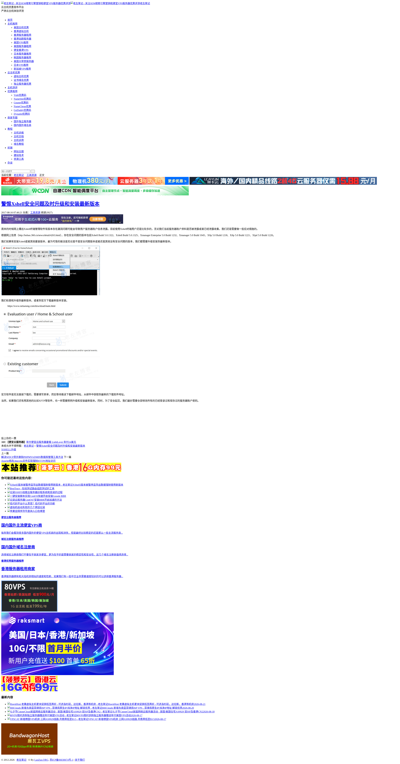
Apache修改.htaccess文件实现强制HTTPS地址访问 (28, 460)
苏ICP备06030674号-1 (61, 760)
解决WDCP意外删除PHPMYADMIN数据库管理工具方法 (32, 457)
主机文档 (19, 136)
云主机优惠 (14, 72)
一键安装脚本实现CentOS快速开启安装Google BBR (38, 496)
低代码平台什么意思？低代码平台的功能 (32, 503)
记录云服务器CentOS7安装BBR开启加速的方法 (36, 499)
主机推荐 (13, 23)
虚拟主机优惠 (21, 76)
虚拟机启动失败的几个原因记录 (27, 507)
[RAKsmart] (61, 471)
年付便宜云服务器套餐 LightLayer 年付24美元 (51, 442)
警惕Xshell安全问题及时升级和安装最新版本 (50, 204)
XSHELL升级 (8, 449)
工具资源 (32, 175)
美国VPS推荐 (21, 42)
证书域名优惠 (21, 80)
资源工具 (19, 159)
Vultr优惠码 (20, 95)
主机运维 (19, 132)
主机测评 (13, 87)
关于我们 (80, 760)
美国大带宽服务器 (24, 61)
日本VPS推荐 (21, 65)
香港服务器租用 (22, 35)
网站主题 (19, 151)
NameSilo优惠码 (22, 99)
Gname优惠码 (21, 102)
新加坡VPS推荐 (22, 68)
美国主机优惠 (21, 27)
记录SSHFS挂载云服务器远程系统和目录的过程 (36, 492)
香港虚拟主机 (21, 31)
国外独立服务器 (22, 121)
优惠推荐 (13, 91)
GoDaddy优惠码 (22, 110)
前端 (10, 147)
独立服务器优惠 (22, 84)
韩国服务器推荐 (22, 57)
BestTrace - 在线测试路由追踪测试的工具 (32, 488)
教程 (10, 129)
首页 (10, 20)
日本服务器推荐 (22, 53)
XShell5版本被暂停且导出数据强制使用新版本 (98, 484)
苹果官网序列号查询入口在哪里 (27, 511)
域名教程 (19, 144)
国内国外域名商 (22, 125)
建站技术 (19, 155)
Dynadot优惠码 (22, 114)
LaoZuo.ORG (41, 760)
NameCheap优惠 (22, 106)
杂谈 (10, 162)
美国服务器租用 (22, 46)
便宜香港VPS (21, 50)
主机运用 (19, 140)
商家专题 (13, 117)
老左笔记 (145, 3)
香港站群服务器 (22, 38)
